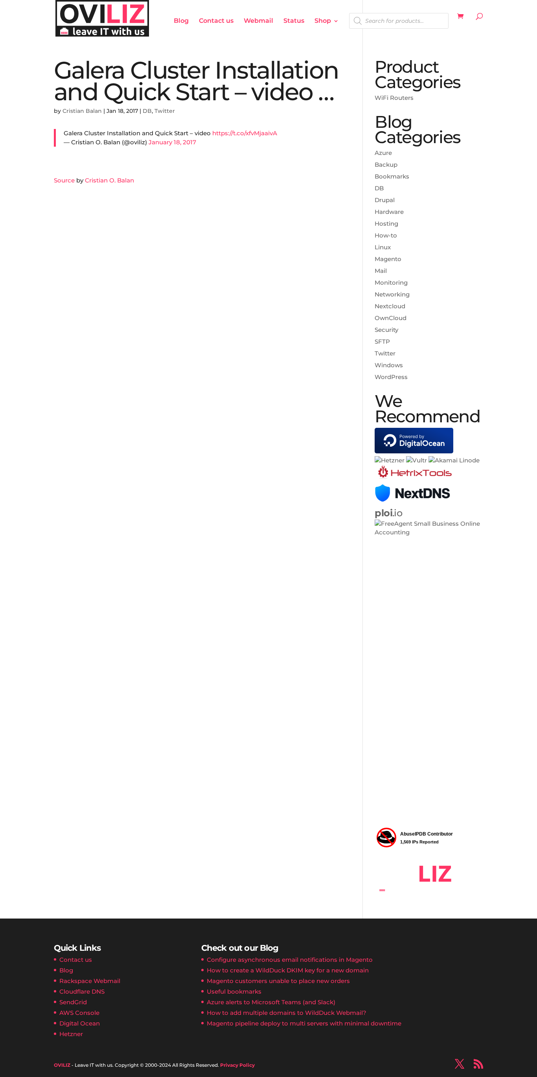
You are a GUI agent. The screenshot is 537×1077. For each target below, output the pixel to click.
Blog (181, 21)
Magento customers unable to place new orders (278, 981)
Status (293, 21)
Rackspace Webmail (89, 981)
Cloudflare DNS (82, 991)
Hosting (386, 223)
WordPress (391, 377)
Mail (381, 270)
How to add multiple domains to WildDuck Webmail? (286, 1012)
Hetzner (71, 1034)
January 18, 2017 (172, 142)
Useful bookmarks (234, 991)
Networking (392, 294)
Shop (322, 21)
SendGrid (73, 1002)
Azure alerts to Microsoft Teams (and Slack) (271, 1002)
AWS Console (79, 1012)
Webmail (258, 21)
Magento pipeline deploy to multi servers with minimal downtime (304, 1023)
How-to (386, 235)
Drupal (385, 200)
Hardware (389, 211)
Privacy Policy (237, 1065)
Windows (389, 365)
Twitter (164, 110)
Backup (386, 164)
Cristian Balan (82, 110)
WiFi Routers (394, 97)
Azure (383, 152)
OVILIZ (62, 1065)
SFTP (382, 341)
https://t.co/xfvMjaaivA (244, 133)
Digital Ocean (79, 1023)
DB (147, 110)
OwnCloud (390, 318)
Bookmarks (392, 176)
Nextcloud (390, 306)
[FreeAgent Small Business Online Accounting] (429, 532)
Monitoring (391, 282)
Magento (388, 259)
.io (388, 513)
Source (64, 180)
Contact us (216, 21)
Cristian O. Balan (109, 180)
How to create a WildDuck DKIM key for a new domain (288, 970)
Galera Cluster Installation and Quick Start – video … (196, 80)
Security (386, 329)
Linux (383, 247)
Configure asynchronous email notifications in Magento (290, 959)
